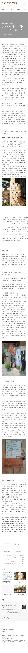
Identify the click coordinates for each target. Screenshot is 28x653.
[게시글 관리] (10, 545)
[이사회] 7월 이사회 (8, 559)
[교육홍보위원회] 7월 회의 (10, 563)
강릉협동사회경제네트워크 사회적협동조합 (10, 606)
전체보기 (11, 9)
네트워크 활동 (7, 551)
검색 (21, 3)
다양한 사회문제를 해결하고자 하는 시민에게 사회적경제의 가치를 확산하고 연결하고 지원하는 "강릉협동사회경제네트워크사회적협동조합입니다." (11, 612)
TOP (25, 629)
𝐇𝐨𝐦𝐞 (3, 9)
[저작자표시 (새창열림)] (19, 544)
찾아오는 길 (4, 631)
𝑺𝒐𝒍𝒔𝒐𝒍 (18, 9)
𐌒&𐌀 (25, 9)
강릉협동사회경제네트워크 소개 (8, 629)
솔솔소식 (13, 551)
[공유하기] (8, 545)
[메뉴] (25, 3)
